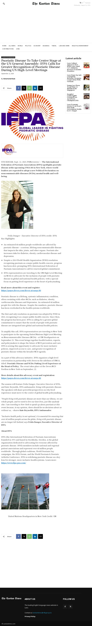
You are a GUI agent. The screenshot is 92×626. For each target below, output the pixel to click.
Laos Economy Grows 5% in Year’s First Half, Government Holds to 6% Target (74, 107)
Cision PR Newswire (8, 57)
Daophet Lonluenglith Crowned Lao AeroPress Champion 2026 (72, 97)
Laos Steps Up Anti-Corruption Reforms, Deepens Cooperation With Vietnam (74, 78)
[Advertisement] (46, 25)
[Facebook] (18, 88)
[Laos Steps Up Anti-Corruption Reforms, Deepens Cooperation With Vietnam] (86, 77)
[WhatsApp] (29, 88)
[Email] (40, 88)
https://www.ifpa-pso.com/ (13, 463)
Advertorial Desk (9, 79)
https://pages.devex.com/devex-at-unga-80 (21, 290)
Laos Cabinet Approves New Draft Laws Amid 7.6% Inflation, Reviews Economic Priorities (74, 67)
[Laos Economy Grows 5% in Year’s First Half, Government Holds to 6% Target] (86, 106)
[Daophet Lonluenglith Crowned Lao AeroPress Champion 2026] (86, 96)
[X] (24, 88)
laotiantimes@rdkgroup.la (42, 613)
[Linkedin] (35, 88)
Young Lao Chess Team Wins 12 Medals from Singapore (73, 87)
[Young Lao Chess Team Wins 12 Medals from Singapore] (86, 87)
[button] (4, 3)
